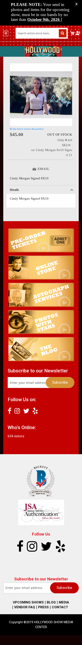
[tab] (41, 189)
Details (14, 189)
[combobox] (42, 33)
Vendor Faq (24, 607)
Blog (51, 602)
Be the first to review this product (27, 129)
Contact (60, 607)
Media (64, 602)
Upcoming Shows (28, 602)
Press (43, 607)
